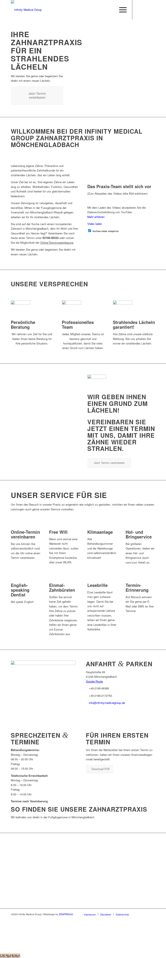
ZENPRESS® (66, 914)
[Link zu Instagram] (145, 9)
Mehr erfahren (96, 217)
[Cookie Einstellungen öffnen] (32, 951)
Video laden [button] (94, 224)
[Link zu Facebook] (152, 9)
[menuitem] (121, 9)
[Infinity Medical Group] (26, 9)
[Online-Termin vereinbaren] (12, 527)
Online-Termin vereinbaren (25, 534)
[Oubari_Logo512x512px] (43, 664)
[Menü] (121, 9)
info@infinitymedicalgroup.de (107, 703)
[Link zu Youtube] (139, 9)
